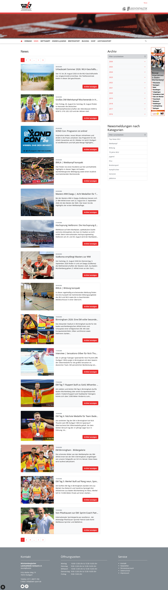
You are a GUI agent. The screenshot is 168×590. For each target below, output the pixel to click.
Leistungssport (104, 41)
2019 (111, 98)
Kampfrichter (114, 169)
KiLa (110, 161)
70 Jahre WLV (114, 152)
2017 (111, 109)
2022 (111, 82)
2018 (111, 103)
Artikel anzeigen (90, 87)
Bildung (85, 41)
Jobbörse (112, 178)
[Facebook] (22, 586)
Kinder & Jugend (59, 41)
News (36, 41)
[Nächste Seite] (38, 60)
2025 (111, 67)
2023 (111, 77)
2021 (111, 88)
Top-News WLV (114, 139)
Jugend (111, 156)
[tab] (127, 61)
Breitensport (74, 41)
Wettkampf (45, 41)
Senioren (112, 174)
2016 (111, 114)
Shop (93, 41)
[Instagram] (26, 586)
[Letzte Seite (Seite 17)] (43, 60)
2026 (111, 61)
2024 (111, 72)
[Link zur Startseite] (26, 6)
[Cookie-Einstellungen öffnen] (3, 587)
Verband (28, 41)
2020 (111, 93)
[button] (28, 39)
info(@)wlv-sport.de (33, 581)
